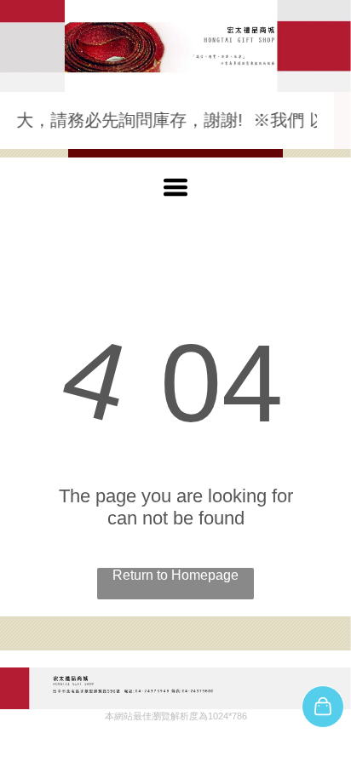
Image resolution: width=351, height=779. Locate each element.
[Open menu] (175, 187)
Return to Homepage (175, 575)
